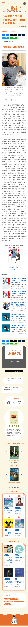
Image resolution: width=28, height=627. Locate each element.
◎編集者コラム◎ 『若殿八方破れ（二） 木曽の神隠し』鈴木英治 (18, 280)
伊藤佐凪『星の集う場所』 (19, 558)
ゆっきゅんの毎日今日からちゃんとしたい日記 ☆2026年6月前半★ (19, 532)
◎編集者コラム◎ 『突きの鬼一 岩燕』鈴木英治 (18, 326)
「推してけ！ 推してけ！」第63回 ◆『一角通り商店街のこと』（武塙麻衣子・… (8, 561)
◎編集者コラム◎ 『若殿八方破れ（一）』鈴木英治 (18, 293)
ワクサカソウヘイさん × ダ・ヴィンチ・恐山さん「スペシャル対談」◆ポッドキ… (8, 533)
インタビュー (17, 508)
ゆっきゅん (7, 604)
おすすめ (11, 11)
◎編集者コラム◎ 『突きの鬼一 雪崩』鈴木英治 (18, 315)
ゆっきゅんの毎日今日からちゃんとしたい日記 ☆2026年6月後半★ (8, 511)
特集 (6, 530)
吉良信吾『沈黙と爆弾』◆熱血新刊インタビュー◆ (8, 583)
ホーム (4, 11)
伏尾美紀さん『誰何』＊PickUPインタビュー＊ (19, 511)
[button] (6, 452)
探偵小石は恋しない (19, 601)
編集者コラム (18, 11)
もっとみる (13, 487)
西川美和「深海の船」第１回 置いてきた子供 (19, 583)
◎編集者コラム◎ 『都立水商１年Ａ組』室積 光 (11, 388)
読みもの (6, 508)
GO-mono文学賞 (14, 598)
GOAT (6, 598)
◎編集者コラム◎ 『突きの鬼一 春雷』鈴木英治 (18, 304)
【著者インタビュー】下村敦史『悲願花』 (13, 379)
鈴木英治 (14, 31)
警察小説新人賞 (8, 601)
